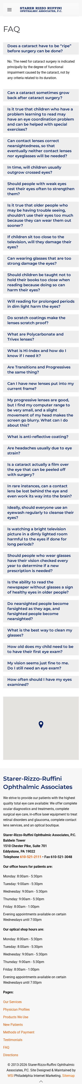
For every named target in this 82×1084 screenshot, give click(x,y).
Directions (10, 1055)
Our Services (12, 1002)
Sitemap (68, 1076)
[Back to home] (41, 9)
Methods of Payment (18, 1032)
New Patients (13, 1025)
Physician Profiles (16, 1009)
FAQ (6, 1047)
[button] (9, 9)
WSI (10, 1076)
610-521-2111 (30, 857)
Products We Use (15, 1017)
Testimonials (12, 1040)
